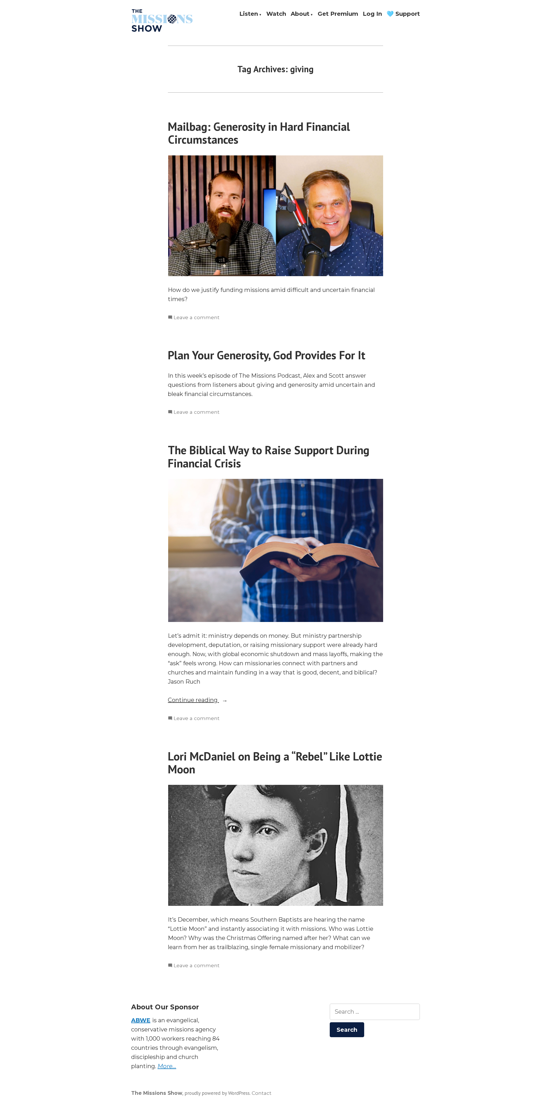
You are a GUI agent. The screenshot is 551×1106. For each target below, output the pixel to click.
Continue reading (206, 700)
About (300, 14)
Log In (372, 14)
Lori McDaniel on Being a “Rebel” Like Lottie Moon (275, 763)
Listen (248, 14)
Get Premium (338, 14)
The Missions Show (156, 1093)
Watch (276, 14)
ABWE (140, 1020)
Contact (261, 1093)
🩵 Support (403, 14)
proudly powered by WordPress (217, 1093)
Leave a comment (197, 317)
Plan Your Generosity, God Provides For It (266, 355)
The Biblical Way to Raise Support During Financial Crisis (268, 456)
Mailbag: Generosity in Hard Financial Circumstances (259, 133)
